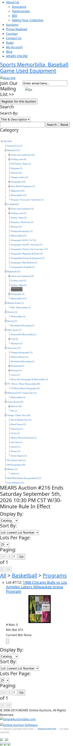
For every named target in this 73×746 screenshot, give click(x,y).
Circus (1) (15, 375)
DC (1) (14, 411)
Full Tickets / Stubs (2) (21, 164)
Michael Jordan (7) (15, 303)
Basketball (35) (13, 272)
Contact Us (14, 38)
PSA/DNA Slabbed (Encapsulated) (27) (24, 478)
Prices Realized (16, 29)
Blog (9, 52)
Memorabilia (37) (18, 195)
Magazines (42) (18, 191)
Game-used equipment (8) (22, 276)
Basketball (24, 575)
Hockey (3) (12, 312)
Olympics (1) (16, 343)
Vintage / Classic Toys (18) (18, 415)
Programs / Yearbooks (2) (22, 222)
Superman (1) (17, 429)
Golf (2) (14, 339)
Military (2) (12, 469)
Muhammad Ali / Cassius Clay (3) (21, 393)
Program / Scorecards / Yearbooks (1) (27, 200)
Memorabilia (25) (18, 236)
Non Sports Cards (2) (16, 460)
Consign (12, 34)
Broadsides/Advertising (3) (22, 326)
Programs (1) (16, 168)
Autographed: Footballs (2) (23, 267)
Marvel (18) (16, 406)
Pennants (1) (16, 227)
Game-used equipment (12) (23, 155)
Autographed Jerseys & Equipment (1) (28, 258)
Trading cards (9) (18, 159)
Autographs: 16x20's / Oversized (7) (26, 245)
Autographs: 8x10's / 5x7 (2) (23, 240)
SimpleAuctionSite (46, 729)
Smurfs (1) (15, 447)
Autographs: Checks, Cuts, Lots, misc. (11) (29, 249)
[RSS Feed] (1, 739)
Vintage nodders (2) (19, 177)
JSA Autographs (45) (16, 465)
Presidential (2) (17, 366)
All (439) (8, 141)
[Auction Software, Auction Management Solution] (18, 719)
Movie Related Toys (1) (21, 420)
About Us (12, 2)
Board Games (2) (18, 424)
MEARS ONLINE (17, 56)
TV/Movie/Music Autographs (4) (25, 388)
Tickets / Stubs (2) (19, 218)
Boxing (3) (12, 321)
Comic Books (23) (15, 402)
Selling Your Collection (27, 20)
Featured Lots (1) (14, 146)
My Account (14, 47)
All (3, 575)
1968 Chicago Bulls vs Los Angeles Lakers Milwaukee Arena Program (36, 587)
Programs (55, 575)
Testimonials (21, 11)
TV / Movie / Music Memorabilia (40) (23, 384)
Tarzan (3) (15, 451)
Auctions (12, 25)
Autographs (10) (18, 182)
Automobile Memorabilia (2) (23, 335)
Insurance (19, 7)
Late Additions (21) (15, 483)
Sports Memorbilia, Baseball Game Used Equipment (34, 67)
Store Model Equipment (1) (23, 186)
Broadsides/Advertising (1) (22, 361)
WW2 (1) (15, 474)
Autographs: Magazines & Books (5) (27, 254)
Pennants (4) (16, 173)
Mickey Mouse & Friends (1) (23, 438)
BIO (14, 16)
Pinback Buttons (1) (19, 357)
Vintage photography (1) (22, 231)
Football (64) (13, 204)
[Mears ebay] (8, 78)
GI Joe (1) (15, 433)
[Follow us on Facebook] (6, 739)
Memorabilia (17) (18, 299)
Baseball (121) (13, 150)
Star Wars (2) (16, 442)
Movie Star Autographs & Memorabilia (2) (29, 379)
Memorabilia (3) (18, 317)
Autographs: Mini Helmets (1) (24, 263)
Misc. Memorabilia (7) (21, 308)
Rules (10, 43)
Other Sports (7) (14, 330)
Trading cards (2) (18, 213)
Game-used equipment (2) (22, 209)
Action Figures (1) (19, 456)
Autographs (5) (17, 294)
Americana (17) (14, 348)
